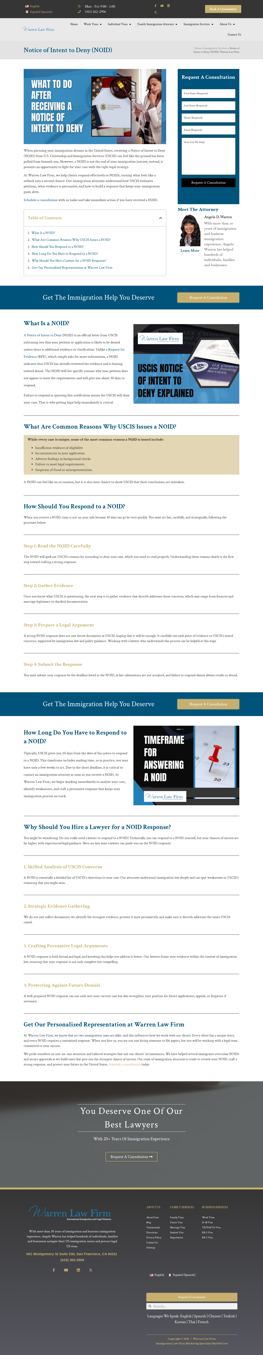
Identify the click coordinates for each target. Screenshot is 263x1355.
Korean (180, 1321)
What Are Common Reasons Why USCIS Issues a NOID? (71, 240)
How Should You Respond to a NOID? (58, 247)
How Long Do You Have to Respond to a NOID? (65, 253)
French (203, 1321)
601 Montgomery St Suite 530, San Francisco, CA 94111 (72, 1254)
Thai (191, 1321)
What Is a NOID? (43, 233)
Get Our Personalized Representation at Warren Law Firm (72, 267)
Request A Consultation (208, 182)
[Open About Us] (233, 24)
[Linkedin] (168, 6)
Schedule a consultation (41, 200)
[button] (160, 218)
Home (198, 48)
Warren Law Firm (204, 1339)
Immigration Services (215, 48)
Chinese (215, 1316)
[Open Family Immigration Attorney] (176, 24)
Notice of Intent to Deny (44, 335)
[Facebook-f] (155, 6)
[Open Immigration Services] (212, 24)
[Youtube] (162, 6)
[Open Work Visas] (100, 24)
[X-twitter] (155, 12)
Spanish (200, 1316)
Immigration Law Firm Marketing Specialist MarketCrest (192, 1343)
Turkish (229, 1316)
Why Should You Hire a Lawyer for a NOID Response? (69, 260)
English (186, 1316)
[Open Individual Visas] (130, 24)
